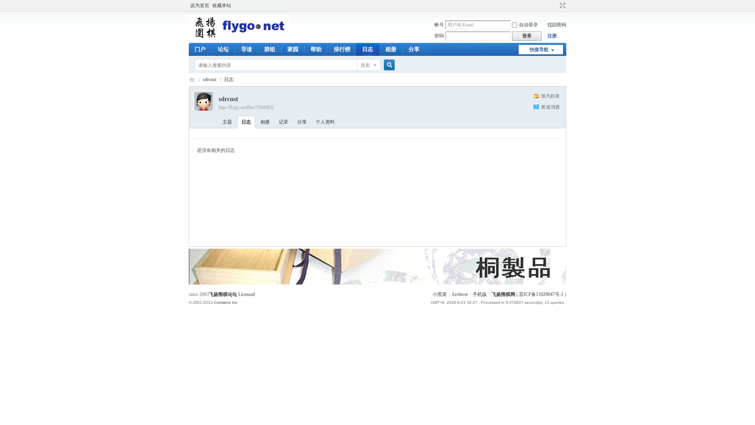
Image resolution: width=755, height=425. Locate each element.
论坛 (223, 49)
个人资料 (325, 122)
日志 (367, 49)
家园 (292, 49)
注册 (552, 36)
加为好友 (550, 96)
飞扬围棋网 (503, 294)
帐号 (439, 25)
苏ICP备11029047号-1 (541, 294)
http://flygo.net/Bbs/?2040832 (246, 107)
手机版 (480, 294)
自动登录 (528, 25)
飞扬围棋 (192, 79)
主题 (227, 122)
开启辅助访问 (555, 5)
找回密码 (556, 25)
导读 (246, 49)
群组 (269, 49)
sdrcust (209, 79)
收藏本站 (221, 5)
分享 (414, 49)
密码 (439, 36)
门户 (200, 49)
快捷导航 (539, 49)
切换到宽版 (561, 5)
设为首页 (199, 5)
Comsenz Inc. (226, 302)
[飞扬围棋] (239, 37)
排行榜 (342, 49)
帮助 (316, 49)
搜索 (365, 65)
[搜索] (388, 65)
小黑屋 (440, 294)
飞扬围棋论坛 (223, 294)
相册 (390, 49)
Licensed (246, 294)
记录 (283, 122)
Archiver (459, 294)
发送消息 (550, 107)
